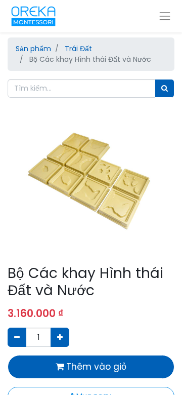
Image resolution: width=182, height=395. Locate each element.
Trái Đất (78, 49)
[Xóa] (17, 337)
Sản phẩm (33, 49)
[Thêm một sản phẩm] (60, 337)
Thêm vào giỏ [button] (95, 367)
